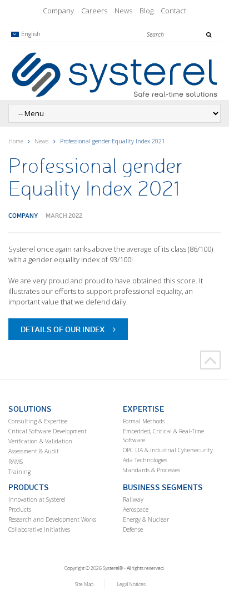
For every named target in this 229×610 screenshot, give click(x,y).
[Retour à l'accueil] (114, 74)
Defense (133, 529)
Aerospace (135, 509)
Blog (146, 11)
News (123, 11)
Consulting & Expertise (37, 421)
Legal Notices (131, 584)
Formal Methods (144, 421)
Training (19, 472)
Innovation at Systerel (37, 499)
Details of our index (63, 329)
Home (15, 141)
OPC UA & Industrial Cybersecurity (168, 450)
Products (19, 509)
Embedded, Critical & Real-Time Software (163, 435)
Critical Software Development (47, 431)
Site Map (84, 584)
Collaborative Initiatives (39, 529)
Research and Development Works (52, 519)
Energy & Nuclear (146, 519)
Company (58, 11)
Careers (94, 11)
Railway (133, 499)
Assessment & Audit (33, 451)
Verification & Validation (40, 441)
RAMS (15, 462)
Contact (173, 11)
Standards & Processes (151, 470)
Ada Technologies (145, 460)
